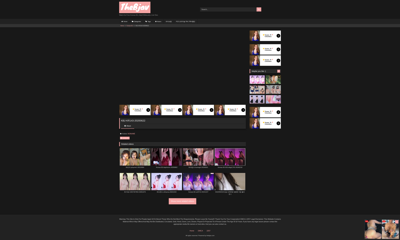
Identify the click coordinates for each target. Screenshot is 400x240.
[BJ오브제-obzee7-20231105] (273, 89)
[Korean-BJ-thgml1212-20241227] (257, 79)
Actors (159, 21)
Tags (149, 21)
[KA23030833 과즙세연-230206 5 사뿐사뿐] (257, 99)
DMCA (200, 231)
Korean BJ (130, 25)
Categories (137, 21)
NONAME (131, 134)
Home (125, 21)
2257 (208, 231)
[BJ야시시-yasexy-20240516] (257, 89)
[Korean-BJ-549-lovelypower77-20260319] (273, 99)
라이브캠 (169, 21)
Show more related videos (182, 201)
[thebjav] (134, 8)
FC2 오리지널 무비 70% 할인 (185, 21)
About (128, 126)
